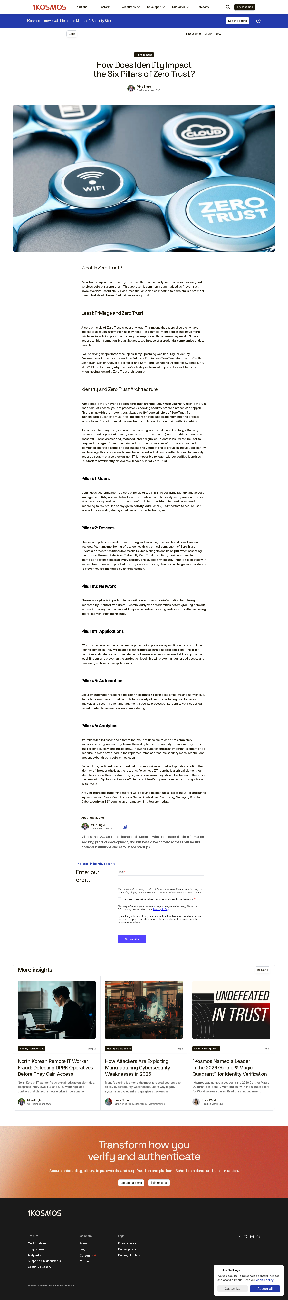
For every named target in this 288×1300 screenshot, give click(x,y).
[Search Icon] (228, 7)
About (84, 1243)
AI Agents (34, 1255)
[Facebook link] (258, 1236)
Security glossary (39, 1266)
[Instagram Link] (252, 1236)
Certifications (37, 1243)
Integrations (36, 1249)
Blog (82, 1249)
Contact (85, 1261)
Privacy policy (127, 1243)
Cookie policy (127, 1249)
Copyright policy (129, 1255)
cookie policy (264, 1280)
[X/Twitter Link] (246, 1236)
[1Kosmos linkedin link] (239, 1236)
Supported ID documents (44, 1261)
